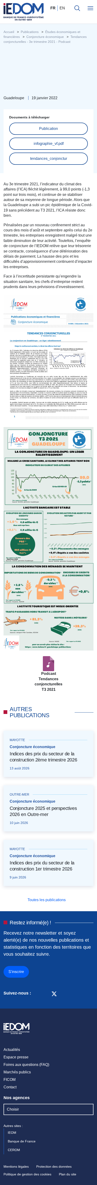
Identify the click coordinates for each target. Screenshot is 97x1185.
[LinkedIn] (37, 993)
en (62, 8)
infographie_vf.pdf (49, 144)
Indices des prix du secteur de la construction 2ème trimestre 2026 (43, 756)
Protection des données (54, 1166)
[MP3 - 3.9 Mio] (48, 664)
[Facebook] (45, 993)
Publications (30, 32)
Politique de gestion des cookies (27, 1174)
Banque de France (22, 1141)
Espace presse (16, 1057)
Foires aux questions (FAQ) (26, 1065)
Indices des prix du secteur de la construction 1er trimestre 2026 (42, 865)
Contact (10, 1087)
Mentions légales (16, 1166)
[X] (54, 993)
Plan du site (67, 1174)
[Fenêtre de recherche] (77, 8)
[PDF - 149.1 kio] (48, 539)
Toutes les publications (47, 900)
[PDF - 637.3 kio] (48, 358)
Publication (48, 129)
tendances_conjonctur (48, 159)
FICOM (10, 1080)
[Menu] (90, 8)
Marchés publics (17, 1072)
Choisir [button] (13, 1109)
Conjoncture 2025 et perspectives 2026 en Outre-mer (43, 811)
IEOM (12, 1132)
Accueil (9, 32)
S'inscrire (16, 972)
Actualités (12, 1050)
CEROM (14, 1150)
